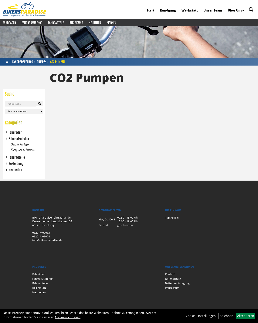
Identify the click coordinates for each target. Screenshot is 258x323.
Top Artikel (172, 217)
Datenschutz (173, 278)
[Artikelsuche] (251, 10)
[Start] (7, 62)
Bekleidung (76, 23)
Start (150, 10)
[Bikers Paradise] (24, 9)
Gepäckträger (20, 144)
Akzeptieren (245, 316)
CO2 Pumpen (57, 62)
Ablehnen (226, 316)
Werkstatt (190, 10)
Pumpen (41, 62)
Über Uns (235, 10)
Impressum (172, 288)
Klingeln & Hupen (22, 150)
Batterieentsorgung (177, 283)
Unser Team (212, 10)
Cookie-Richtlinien (67, 317)
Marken (111, 23)
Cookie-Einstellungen (201, 316)
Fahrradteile (56, 23)
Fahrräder (9, 23)
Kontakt (170, 274)
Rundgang (168, 10)
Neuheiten (95, 23)
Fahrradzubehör (32, 23)
